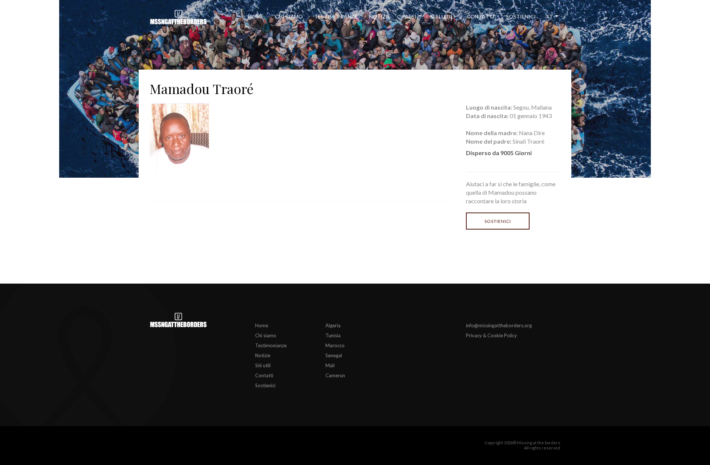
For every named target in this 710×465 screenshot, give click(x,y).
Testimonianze (336, 16)
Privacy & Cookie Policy (491, 335)
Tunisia (333, 335)
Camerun (335, 375)
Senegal (333, 355)
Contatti (480, 16)
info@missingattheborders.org (499, 325)
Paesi (409, 16)
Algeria (333, 325)
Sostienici (521, 16)
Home (256, 16)
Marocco (335, 345)
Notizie (379, 16)
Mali (330, 365)
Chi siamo (289, 16)
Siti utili (442, 16)
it (550, 16)
